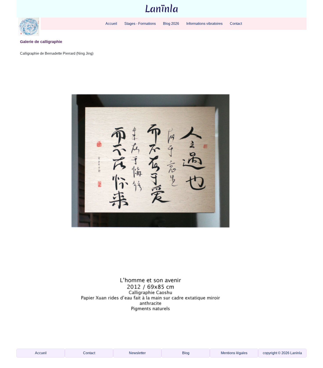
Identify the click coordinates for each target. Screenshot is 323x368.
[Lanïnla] (28, 27)
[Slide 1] (134, 342)
